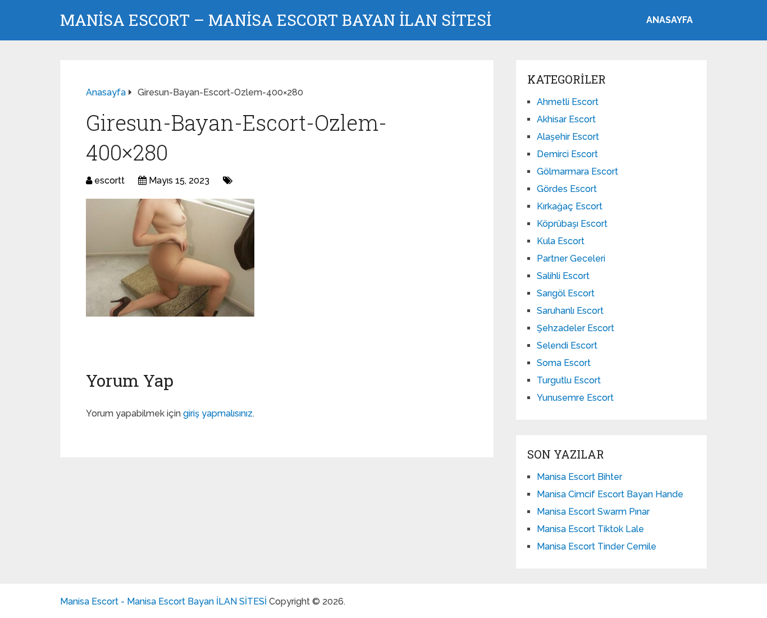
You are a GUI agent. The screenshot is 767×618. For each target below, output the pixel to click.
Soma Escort (564, 363)
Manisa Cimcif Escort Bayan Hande (610, 494)
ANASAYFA (669, 20)
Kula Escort (561, 241)
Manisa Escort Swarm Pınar (593, 511)
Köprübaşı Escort (572, 223)
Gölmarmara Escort (577, 171)
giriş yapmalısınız (218, 413)
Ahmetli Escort (568, 102)
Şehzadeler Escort (575, 328)
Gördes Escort (567, 189)
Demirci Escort (567, 154)
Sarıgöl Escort (566, 293)
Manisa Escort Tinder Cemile (596, 546)
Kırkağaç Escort (569, 206)
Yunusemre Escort (575, 397)
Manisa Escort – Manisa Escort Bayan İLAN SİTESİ (275, 20)
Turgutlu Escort (569, 380)
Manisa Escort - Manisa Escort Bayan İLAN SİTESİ (163, 601)
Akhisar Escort (566, 119)
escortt (109, 180)
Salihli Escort (563, 276)
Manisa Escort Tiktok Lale (590, 529)
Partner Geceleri (571, 258)
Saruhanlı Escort (570, 310)
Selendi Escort (567, 345)
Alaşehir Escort (568, 136)
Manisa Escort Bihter (579, 476)
